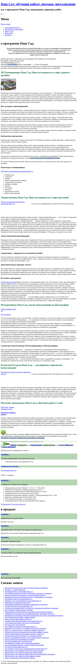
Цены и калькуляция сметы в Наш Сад (18, 619)
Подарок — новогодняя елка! (15, 590)
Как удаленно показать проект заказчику (19, 610)
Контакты (8, 35)
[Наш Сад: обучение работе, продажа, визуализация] (1, 14)
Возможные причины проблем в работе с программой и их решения (28, 597)
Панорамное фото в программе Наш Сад (19, 591)
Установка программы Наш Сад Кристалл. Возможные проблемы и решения (31, 608)
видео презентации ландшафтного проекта (45, 158)
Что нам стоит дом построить (15, 625)
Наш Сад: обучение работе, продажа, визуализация (38, 4)
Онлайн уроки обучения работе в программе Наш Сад (23, 621)
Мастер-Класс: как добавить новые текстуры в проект (23, 652)
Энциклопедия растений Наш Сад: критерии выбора (23, 636)
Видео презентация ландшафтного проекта (20, 639)
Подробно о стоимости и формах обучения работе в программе (23, 438)
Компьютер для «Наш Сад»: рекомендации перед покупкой (25, 628)
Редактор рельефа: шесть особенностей (18, 641)
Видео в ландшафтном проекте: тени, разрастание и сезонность (27, 637)
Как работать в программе (14, 29)
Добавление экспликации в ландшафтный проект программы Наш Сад (29, 614)
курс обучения (12, 64)
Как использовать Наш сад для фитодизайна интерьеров (24, 645)
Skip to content (5, 24)
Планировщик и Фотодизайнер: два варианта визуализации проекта (28, 612)
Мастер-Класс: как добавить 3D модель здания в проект (24, 650)
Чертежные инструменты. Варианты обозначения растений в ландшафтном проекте (34, 615)
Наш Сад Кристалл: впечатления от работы (20, 658)
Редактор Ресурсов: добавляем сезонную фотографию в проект (27, 632)
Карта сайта (9, 33)
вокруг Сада (9, 31)
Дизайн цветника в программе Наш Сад (19, 606)
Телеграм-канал (36, 445)
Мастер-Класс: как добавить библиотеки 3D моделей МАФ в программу (30, 654)
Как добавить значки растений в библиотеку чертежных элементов (28, 593)
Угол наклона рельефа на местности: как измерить (22, 623)
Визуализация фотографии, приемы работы (20, 617)
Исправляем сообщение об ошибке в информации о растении (26, 604)
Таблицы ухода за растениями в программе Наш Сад (23, 601)
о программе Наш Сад (12, 27)
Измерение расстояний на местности (17, 602)
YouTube (13, 445)
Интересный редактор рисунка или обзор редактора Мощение (26, 588)
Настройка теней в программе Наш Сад (18, 599)
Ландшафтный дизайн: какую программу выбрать (22, 643)
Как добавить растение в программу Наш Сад (21, 626)
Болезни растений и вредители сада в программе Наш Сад (25, 595)
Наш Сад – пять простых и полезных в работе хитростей (24, 630)
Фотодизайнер (6, 314)
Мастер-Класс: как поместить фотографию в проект (23, 656)
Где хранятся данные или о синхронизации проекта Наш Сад (26, 649)
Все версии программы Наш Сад (16, 647)
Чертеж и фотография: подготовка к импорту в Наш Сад (24, 634)
